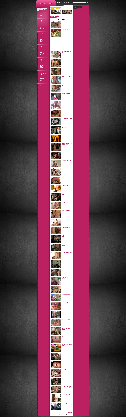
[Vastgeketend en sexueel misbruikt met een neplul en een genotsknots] (64, 12)
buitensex (41, 17)
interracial (41, 33)
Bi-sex (41, 34)
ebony (41, 69)
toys (40, 22)
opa (40, 64)
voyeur (41, 42)
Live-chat (41, 36)
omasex (41, 81)
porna (41, 59)
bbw (40, 68)
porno (41, 85)
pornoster (41, 58)
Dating (41, 45)
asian (40, 19)
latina (41, 30)
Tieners (41, 27)
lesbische (41, 52)
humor (41, 82)
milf (40, 35)
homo (41, 46)
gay (40, 16)
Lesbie (41, 32)
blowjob (41, 23)
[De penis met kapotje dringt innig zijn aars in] (69, 12)
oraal (40, 47)
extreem (41, 15)
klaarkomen (42, 74)
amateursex (42, 53)
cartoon (41, 41)
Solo (40, 29)
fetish (41, 80)
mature (41, 20)
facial (41, 60)
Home (41, 13)
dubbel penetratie (43, 73)
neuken (41, 61)
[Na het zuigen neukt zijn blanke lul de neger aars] (58, 12)
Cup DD (41, 38)
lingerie (41, 39)
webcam (41, 54)
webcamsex (42, 65)
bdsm (41, 77)
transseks (41, 75)
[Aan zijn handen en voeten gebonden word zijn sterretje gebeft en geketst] (53, 12)
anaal (40, 25)
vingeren (41, 79)
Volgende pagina (69, 412)
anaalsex (41, 48)
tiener (41, 49)
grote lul (41, 51)
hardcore (41, 14)
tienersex (41, 71)
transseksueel (42, 78)
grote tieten (42, 55)
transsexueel (42, 43)
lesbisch (41, 66)
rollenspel (41, 40)
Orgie (41, 21)
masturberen (42, 84)
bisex (40, 72)
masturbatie (42, 28)
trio (40, 62)
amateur (41, 26)
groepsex (41, 67)
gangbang (41, 56)
